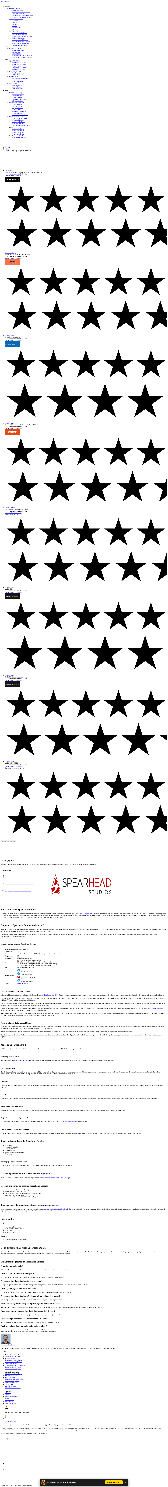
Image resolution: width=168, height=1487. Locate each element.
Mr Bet (14, 24)
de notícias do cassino (19, 137)
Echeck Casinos (17, 106)
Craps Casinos (16, 66)
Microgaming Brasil (156, 1008)
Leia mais (4, 1351)
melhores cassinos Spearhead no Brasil (56, 1209)
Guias (6, 90)
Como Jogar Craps (18, 130)
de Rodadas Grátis (18, 50)
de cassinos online (14, 8)
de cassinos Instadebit (19, 111)
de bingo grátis (16, 85)
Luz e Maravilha (17, 95)
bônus (6, 47)
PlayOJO (15, 29)
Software (7, 149)
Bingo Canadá (13, 83)
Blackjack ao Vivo (18, 73)
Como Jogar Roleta (18, 134)
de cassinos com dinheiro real (21, 12)
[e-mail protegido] (22, 983)
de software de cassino (15, 92)
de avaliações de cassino (16, 19)
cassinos (7, 6)
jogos (6, 59)
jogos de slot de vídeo (18, 1060)
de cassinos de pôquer (19, 68)
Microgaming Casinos (19, 99)
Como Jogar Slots (17, 81)
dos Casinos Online (18, 13)
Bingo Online (16, 87)
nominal (14, 26)
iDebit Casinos (16, 109)
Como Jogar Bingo (18, 129)
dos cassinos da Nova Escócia (21, 43)
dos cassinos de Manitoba (20, 40)
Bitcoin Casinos (17, 104)
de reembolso (16, 54)
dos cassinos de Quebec (19, 45)
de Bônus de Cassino (15, 48)
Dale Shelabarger (13, 1345)
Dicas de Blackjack (18, 120)
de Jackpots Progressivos (20, 78)
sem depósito (16, 52)
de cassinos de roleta (18, 69)
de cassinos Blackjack (19, 64)
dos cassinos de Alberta (19, 34)
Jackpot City (16, 22)
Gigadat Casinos (17, 108)
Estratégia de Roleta (18, 122)
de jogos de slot (13, 76)
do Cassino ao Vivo (15, 71)
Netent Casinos (17, 97)
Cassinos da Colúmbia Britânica (22, 36)
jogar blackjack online (69, 1121)
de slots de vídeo (17, 80)
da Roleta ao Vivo (18, 75)
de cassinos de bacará (19, 62)
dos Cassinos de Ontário (19, 33)
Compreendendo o (18, 123)
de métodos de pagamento (16, 102)
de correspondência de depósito (22, 55)
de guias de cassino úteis (16, 116)
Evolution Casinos (18, 94)
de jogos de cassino (14, 61)
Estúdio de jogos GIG (51, 995)
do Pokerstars (16, 27)
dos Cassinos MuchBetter (20, 115)
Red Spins (15, 20)
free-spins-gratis (5, 1)
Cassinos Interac (17, 113)
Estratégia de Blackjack (19, 118)
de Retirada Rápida (18, 10)
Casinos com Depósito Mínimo (22, 57)
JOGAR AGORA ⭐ (114, 1482)
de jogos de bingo (17, 88)
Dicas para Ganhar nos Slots (21, 125)
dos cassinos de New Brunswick (22, 41)
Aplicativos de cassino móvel (21, 17)
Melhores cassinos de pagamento (22, 15)
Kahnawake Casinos (18, 38)
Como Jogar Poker (18, 132)
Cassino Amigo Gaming (86, 913)
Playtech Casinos (17, 101)
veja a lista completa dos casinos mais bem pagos (55, 1178)
